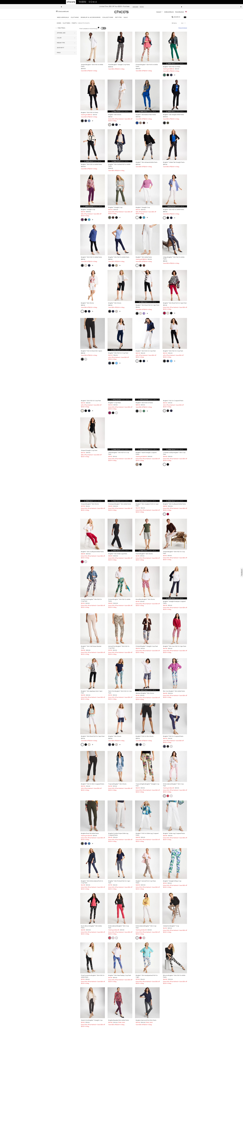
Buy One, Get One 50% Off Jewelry (114, 6)
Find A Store (182, 28)
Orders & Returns (169, 11)
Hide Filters (61, 28)
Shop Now (132, 6)
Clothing (66, 23)
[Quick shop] (175, 75)
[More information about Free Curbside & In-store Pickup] (98, 27)
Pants (74, 23)
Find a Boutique (179, 11)
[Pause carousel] (241, 7)
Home (59, 23)
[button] (185, 17)
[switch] (103, 28)
